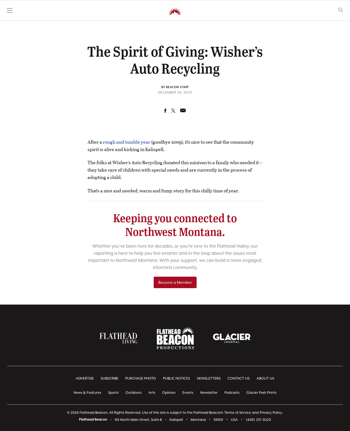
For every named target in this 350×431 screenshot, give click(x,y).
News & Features (87, 392)
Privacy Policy (271, 412)
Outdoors (134, 392)
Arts (151, 392)
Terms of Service (237, 412)
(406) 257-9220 (258, 420)
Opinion (169, 392)
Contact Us (239, 378)
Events (187, 392)
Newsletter (209, 392)
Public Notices (176, 378)
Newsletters (209, 378)
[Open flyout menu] (9, 10)
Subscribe (109, 378)
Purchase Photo (140, 378)
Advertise (85, 378)
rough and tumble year (126, 141)
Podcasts (232, 392)
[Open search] (341, 10)
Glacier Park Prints (261, 392)
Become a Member (175, 282)
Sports (113, 392)
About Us (265, 378)
